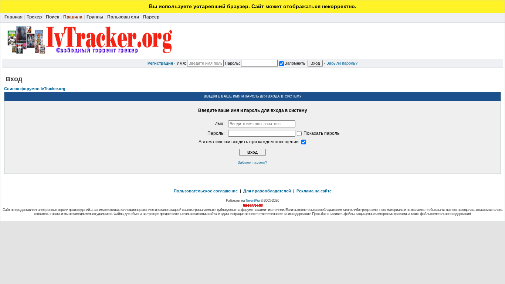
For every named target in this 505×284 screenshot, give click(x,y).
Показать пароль (320, 133)
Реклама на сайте (314, 191)
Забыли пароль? (341, 63)
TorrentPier (252, 200)
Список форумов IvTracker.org (34, 88)
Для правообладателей (267, 191)
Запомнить (295, 63)
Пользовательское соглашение (206, 191)
